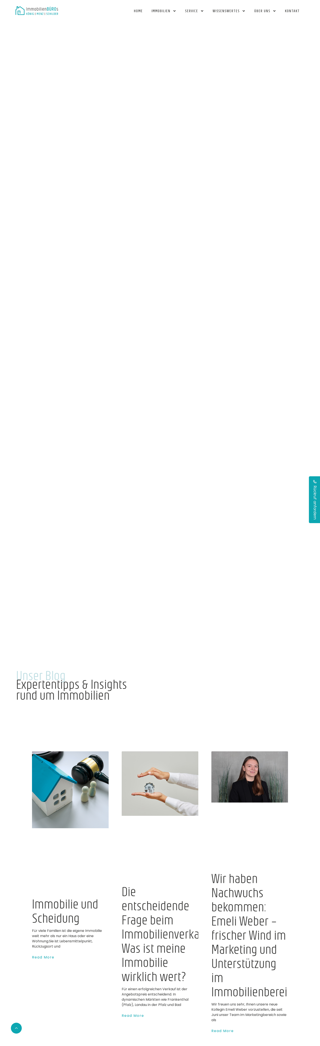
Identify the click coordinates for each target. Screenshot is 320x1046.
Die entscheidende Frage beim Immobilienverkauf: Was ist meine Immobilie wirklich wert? (166, 934)
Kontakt (292, 11)
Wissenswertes (226, 11)
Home (138, 11)
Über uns (262, 11)
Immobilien (161, 11)
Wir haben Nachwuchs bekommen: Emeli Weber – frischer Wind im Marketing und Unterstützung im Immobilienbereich (254, 934)
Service (191, 11)
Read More (43, 957)
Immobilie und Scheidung (65, 910)
